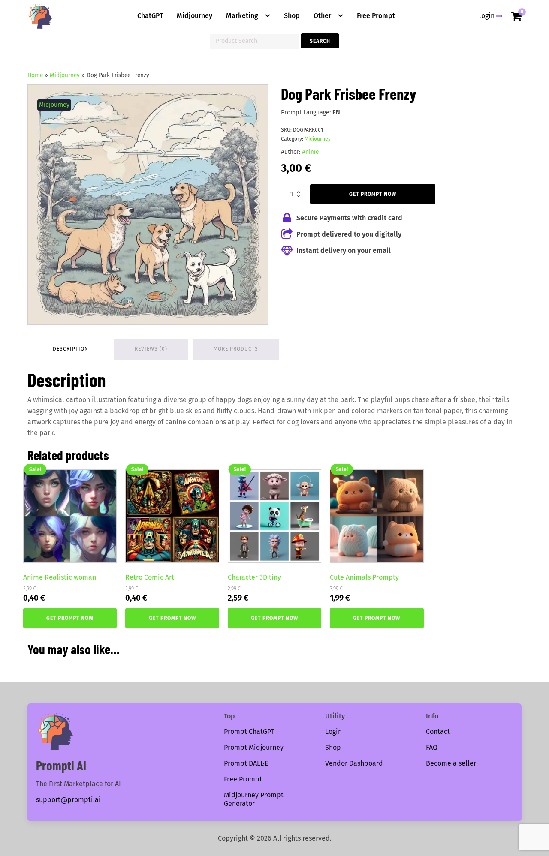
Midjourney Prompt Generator (254, 799)
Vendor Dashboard (354, 763)
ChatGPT (150, 16)
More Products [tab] (236, 349)
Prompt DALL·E (246, 763)
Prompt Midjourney (254, 747)
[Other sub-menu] (342, 16)
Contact (438, 731)
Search (320, 41)
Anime (310, 152)
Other (322, 16)
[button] (253, 99)
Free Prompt (376, 16)
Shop (292, 16)
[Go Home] (40, 16)
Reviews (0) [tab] (151, 349)
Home (35, 75)
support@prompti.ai (68, 800)
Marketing (242, 16)
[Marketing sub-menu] (269, 16)
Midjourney (194, 16)
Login (333, 731)
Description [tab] (70, 349)
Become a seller (451, 763)
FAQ (431, 747)
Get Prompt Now (372, 194)
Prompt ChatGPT (249, 731)
